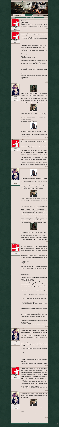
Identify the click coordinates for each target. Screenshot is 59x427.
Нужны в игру (42, 8)
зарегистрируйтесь (19, 15)
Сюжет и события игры (42, 5)
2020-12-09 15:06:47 (22, 168)
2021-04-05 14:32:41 (22, 367)
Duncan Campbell (14, 83)
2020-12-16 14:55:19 (22, 328)
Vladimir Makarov (38, 15)
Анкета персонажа (15, 183)
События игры (17, 16)
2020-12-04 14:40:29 (22, 139)
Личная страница (15, 98)
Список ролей (42, 7)
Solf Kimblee (13, 139)
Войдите (15, 15)
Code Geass (13, 16)
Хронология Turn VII (42, 6)
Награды (15, 28)
